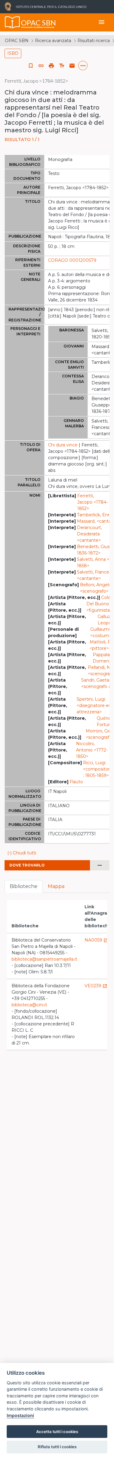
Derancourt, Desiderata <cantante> (89, 534)
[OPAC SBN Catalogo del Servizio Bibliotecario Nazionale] (12, 22)
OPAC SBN (17, 40)
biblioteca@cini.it (29, 1005)
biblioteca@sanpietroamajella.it (44, 959)
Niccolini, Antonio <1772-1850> (92, 750)
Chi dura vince (63, 445)
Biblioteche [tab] (23, 886)
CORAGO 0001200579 (72, 260)
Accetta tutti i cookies (57, 1431)
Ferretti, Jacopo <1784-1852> (92, 502)
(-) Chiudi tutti (21, 853)
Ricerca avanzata (53, 40)
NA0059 (96, 940)
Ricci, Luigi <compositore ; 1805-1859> (97, 769)
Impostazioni (20, 1415)
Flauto (76, 781)
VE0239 (96, 985)
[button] (41, 65)
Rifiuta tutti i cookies (57, 1446)
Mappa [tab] (56, 886)
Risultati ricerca (94, 40)
